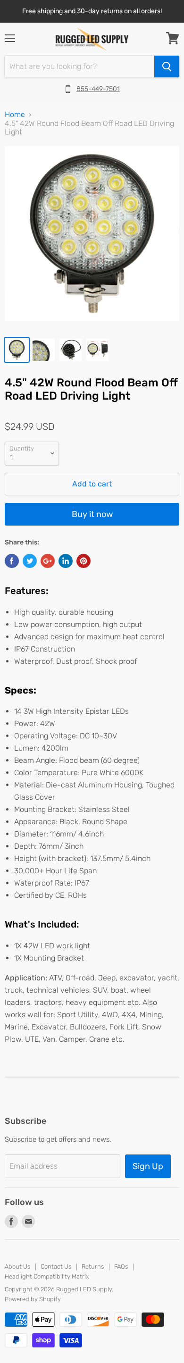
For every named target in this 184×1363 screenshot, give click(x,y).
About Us (17, 1266)
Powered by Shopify (33, 1299)
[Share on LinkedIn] (66, 561)
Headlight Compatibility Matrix (47, 1276)
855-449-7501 (98, 89)
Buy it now (92, 514)
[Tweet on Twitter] (30, 561)
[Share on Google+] (48, 561)
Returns (93, 1266)
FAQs (121, 1266)
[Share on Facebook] (12, 561)
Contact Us (56, 1266)
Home (15, 114)
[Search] (166, 66)
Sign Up (148, 1166)
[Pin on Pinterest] (83, 561)
